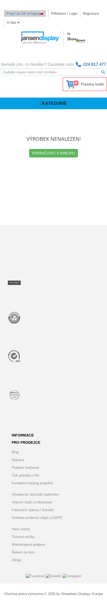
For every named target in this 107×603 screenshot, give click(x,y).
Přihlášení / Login (64, 13)
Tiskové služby (23, 537)
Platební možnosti (25, 468)
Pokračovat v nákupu (53, 152)
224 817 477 (94, 64)
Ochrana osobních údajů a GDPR (37, 518)
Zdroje (16, 560)
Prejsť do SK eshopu (22, 13)
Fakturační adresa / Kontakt (33, 510)
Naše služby (21, 529)
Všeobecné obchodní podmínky (35, 494)
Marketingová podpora (28, 544)
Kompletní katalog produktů (32, 483)
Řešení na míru (23, 552)
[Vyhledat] (103, 72)
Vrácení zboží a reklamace (32, 502)
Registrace (91, 13)
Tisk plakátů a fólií (25, 475)
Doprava (18, 460)
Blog (15, 452)
